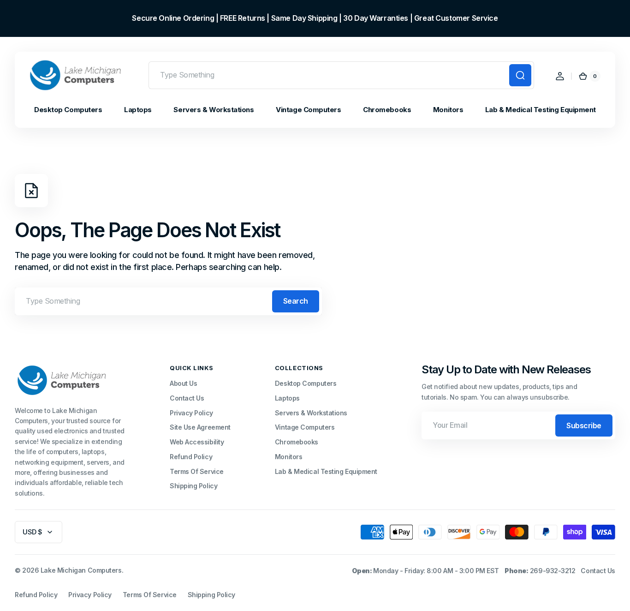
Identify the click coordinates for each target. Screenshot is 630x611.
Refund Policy (191, 457)
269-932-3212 (553, 571)
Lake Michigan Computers (81, 570)
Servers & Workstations (311, 413)
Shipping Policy (193, 486)
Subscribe (583, 425)
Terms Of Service (197, 471)
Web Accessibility (197, 442)
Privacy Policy (191, 413)
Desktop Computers (305, 383)
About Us (183, 383)
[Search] (520, 75)
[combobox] (341, 75)
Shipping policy (211, 595)
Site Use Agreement (200, 427)
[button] (560, 76)
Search (295, 301)
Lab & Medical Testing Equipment (326, 471)
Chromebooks (296, 442)
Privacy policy (90, 595)
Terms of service (150, 595)
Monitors (288, 457)
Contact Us (187, 398)
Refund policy (36, 595)
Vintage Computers (304, 427)
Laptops (287, 398)
